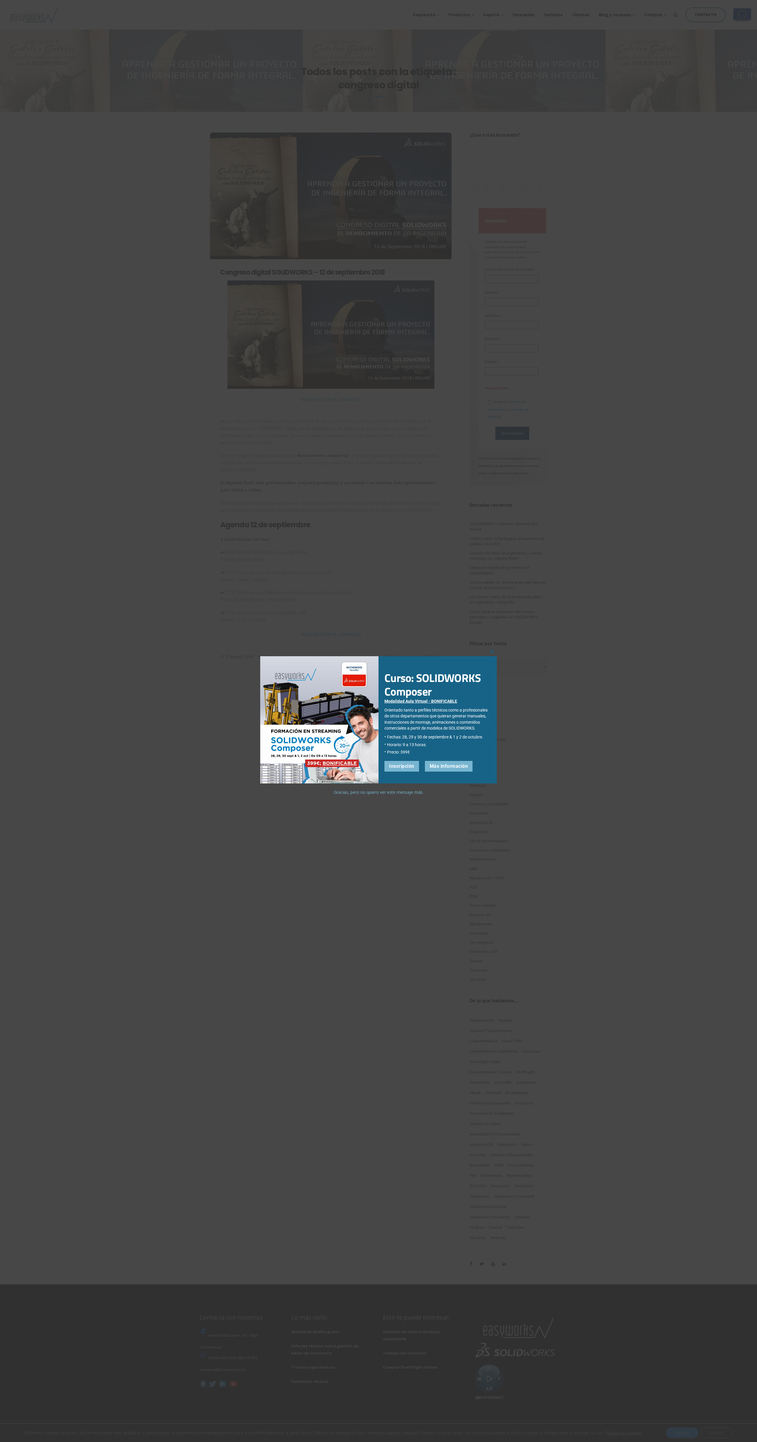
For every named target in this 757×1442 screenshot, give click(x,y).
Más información (449, 766)
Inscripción (401, 766)
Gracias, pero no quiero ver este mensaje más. (378, 792)
